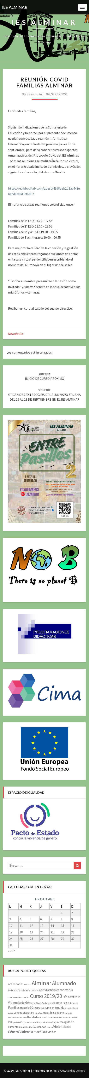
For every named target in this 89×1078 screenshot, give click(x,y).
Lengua (18, 1012)
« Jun (11, 951)
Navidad (32, 1017)
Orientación (42, 1017)
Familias (14, 1008)
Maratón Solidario (53, 1012)
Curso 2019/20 (46, 996)
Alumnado (64, 983)
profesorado (46, 1022)
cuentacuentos (15, 997)
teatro (50, 1027)
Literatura (28, 1012)
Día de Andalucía (43, 1003)
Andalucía (12, 990)
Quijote (55, 1022)
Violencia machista (33, 1032)
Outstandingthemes (72, 1070)
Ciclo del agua (24, 990)
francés (24, 1008)
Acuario (27, 984)
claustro (34, 990)
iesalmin (34, 94)
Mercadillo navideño (17, 1017)
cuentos (25, 997)
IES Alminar (47, 1008)
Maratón (38, 1013)
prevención (18, 1022)
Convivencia (47, 990)
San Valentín (26, 1027)
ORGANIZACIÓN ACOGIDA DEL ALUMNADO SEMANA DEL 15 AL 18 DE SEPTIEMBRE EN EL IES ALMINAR (44, 394)
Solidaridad (39, 1027)
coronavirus (64, 990)
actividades (16, 984)
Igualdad (60, 1008)
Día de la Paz (59, 1003)
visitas (52, 1032)
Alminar (41, 983)
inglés (69, 1008)
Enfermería (73, 1003)
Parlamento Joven (68, 1017)
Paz (10, 1022)
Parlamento (54, 1017)
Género (34, 1007)
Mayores (68, 1013)
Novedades (15, 333)
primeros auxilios (32, 1022)
